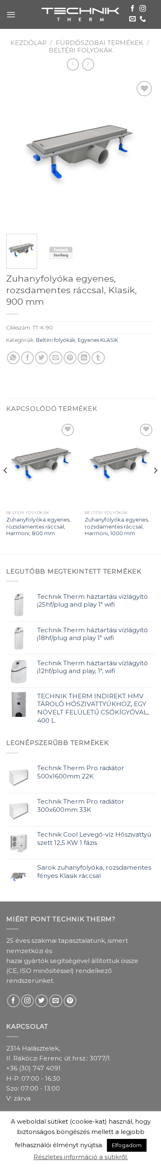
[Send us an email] (132, 19)
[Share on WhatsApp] (13, 357)
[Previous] (19, 153)
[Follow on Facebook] (132, 8)
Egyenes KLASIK (98, 340)
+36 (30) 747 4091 (33, 1068)
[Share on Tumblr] (98, 357)
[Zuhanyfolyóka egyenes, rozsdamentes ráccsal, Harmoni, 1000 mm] (120, 464)
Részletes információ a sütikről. (80, 1157)
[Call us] (143, 19)
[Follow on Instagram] (143, 8)
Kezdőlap (28, 43)
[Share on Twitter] (41, 357)
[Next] (141, 153)
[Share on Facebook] (27, 357)
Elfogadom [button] (127, 1145)
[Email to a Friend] (55, 357)
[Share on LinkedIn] (84, 357)
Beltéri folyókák (81, 50)
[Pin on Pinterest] (70, 357)
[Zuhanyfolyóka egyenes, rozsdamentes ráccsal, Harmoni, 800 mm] (41, 464)
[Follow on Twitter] (41, 1000)
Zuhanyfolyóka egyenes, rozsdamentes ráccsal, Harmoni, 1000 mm (117, 526)
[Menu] (11, 14)
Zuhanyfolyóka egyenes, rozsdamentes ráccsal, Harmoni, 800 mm (38, 526)
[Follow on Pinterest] (70, 1000)
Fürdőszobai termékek (99, 43)
